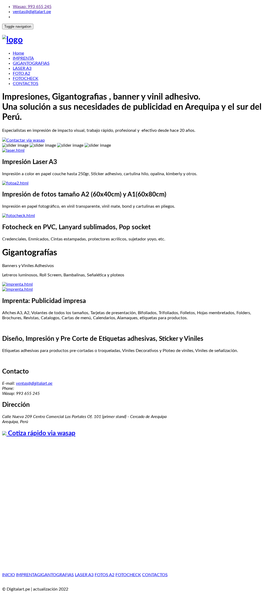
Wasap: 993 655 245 (32, 7)
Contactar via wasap (25, 140)
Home (18, 53)
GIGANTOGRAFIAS (31, 63)
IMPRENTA (23, 58)
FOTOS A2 (104, 575)
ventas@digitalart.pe (32, 12)
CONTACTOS (25, 83)
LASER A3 (22, 68)
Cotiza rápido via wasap (40, 433)
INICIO (8, 575)
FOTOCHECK (25, 78)
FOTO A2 (21, 73)
